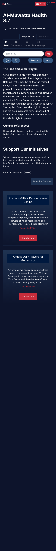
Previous (35, 60)
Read (6, 45)
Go (48, 54)
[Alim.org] (7, 4)
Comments (16, 45)
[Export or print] (7, 60)
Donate (42, 4)
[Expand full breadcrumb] (5, 28)
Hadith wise (28, 36)
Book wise (44, 36)
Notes (27, 45)
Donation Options (42, 181)
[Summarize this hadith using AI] (15, 60)
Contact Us (40, 134)
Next (47, 60)
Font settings (38, 45)
